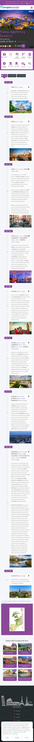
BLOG (26, 1)
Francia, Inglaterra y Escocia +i (12, 33)
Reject (7, 737)
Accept (26, 737)
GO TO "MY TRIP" (21, 1)
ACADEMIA (31, 1)
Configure (17, 737)
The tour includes (22, 75)
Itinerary (5, 75)
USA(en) (29, 3)
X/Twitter (18, 717)
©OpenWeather (4, 602)
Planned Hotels (13, 75)
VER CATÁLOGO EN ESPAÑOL (10, 1)
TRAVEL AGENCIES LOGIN (11, 3)
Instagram (18, 714)
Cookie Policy (15, 733)
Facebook (18, 710)
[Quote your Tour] (23, 45)
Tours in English (20, 3)
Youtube (18, 720)
